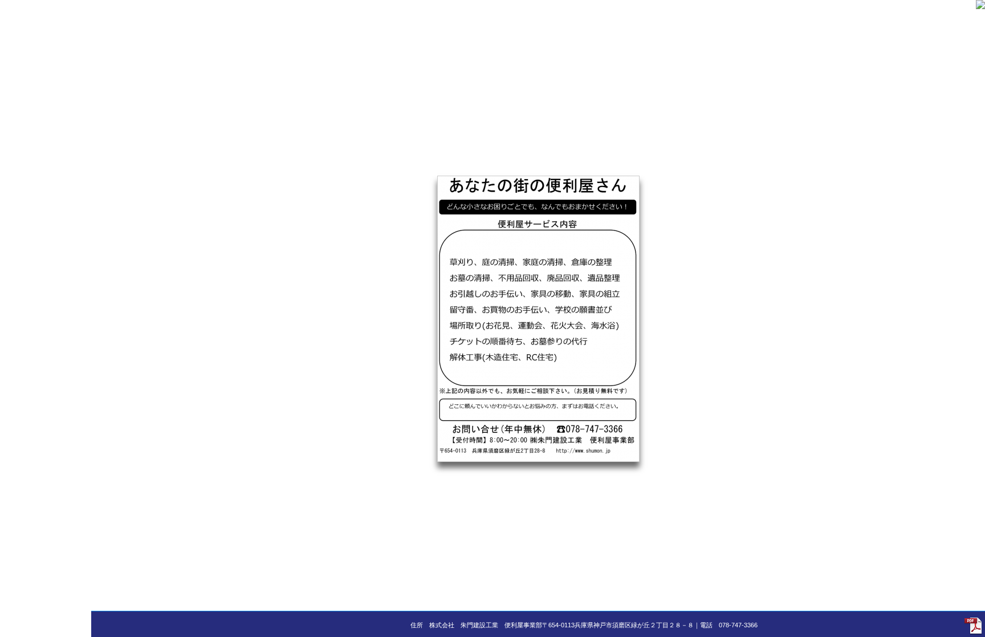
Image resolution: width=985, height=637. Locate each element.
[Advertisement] (45, 171)
